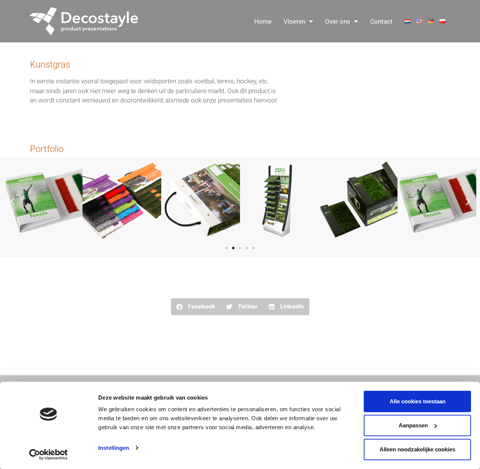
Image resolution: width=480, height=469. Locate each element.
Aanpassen (413, 425)
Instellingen (113, 448)
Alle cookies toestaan (418, 401)
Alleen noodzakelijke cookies (417, 449)
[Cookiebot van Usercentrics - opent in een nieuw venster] (48, 454)
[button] (12, 201)
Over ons (337, 21)
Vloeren (294, 21)
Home (263, 21)
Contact (381, 21)
